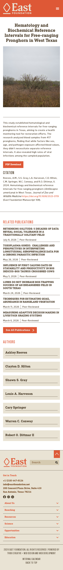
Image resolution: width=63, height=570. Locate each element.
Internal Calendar (31, 559)
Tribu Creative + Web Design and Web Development (31, 553)
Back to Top (31, 562)
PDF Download (13, 164)
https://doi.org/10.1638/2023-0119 (40, 196)
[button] (57, 8)
